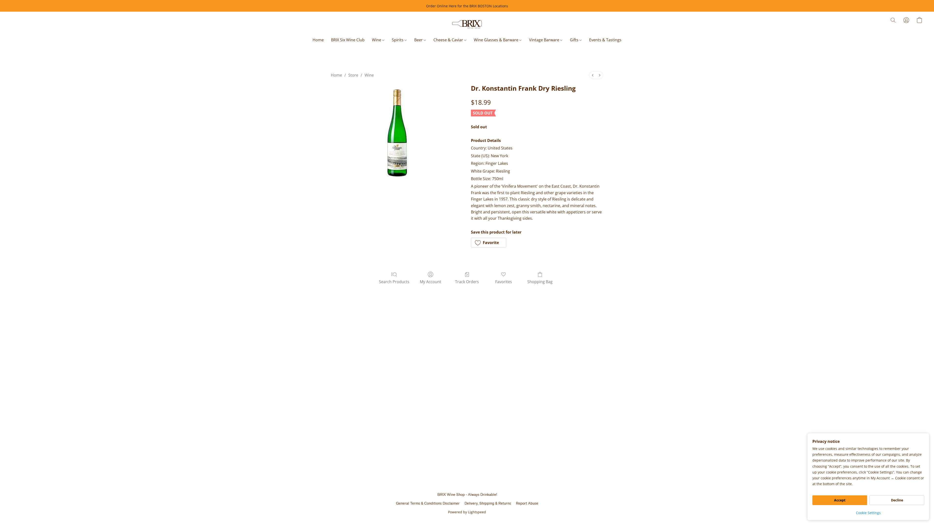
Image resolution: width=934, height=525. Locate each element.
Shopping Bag (540, 281)
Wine (377, 40)
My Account (430, 281)
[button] (467, 24)
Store (353, 75)
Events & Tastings (605, 40)
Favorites (503, 281)
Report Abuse (527, 503)
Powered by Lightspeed (467, 512)
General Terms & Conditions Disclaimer (428, 503)
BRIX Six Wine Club (348, 40)
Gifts (574, 40)
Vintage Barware (544, 40)
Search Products (394, 281)
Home (318, 40)
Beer (419, 40)
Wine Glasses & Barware (496, 40)
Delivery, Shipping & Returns (488, 503)
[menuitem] (592, 75)
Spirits (398, 40)
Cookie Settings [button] (868, 512)
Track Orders (467, 281)
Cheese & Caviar (448, 40)
